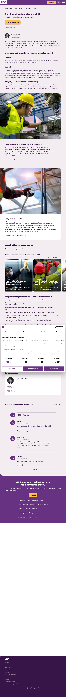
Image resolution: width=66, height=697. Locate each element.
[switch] (25, 362)
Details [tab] (25, 332)
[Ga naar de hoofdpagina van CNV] (3, 2)
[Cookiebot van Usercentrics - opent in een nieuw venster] (57, 327)
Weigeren (12, 368)
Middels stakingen (29, 75)
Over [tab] (57, 332)
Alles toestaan (54, 368)
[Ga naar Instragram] (31, 688)
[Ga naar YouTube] (34, 688)
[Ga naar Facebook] (27, 688)
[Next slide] (8, 257)
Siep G (19, 421)
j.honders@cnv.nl (15, 37)
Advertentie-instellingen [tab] (41, 332)
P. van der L (20, 437)
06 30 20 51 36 (11, 391)
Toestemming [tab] (9, 332)
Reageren (21, 414)
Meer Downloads (11, 27)
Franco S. (20, 456)
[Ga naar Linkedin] (38, 688)
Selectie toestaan (33, 368)
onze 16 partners (11, 340)
